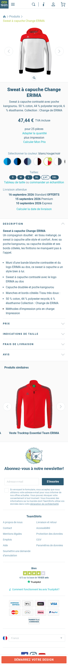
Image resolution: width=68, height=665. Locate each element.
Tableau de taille (14, 182)
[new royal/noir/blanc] (17, 161)
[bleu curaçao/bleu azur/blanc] (7, 161)
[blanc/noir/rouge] (37, 161)
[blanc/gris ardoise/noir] (58, 161)
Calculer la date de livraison (34, 209)
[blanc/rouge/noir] (48, 161)
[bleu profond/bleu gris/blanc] (27, 161)
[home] (4, 16)
